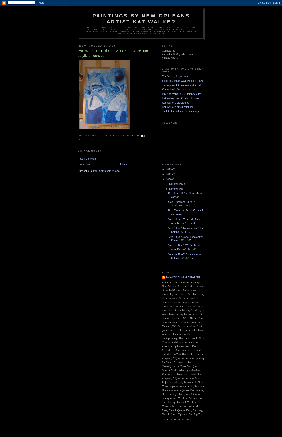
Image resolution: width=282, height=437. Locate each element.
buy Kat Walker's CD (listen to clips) (182, 93)
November (175, 188)
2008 (169, 179)
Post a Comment (87, 158)
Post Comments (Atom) (106, 170)
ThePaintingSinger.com (175, 76)
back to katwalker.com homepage (180, 111)
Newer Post (84, 164)
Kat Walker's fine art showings (179, 89)
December (175, 183)
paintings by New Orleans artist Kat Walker (141, 19)
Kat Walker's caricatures (175, 102)
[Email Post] (142, 136)
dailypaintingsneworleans (183, 277)
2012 (169, 174)
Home (123, 164)
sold (91, 139)
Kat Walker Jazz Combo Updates (180, 98)
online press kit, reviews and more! (181, 85)
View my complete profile (178, 420)
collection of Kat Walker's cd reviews (182, 80)
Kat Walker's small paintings (178, 107)
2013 (169, 169)
